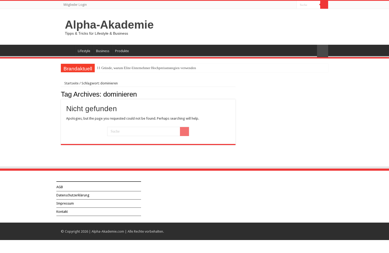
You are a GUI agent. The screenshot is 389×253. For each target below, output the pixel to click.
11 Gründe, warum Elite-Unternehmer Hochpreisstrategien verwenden (146, 68)
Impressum (65, 203)
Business (102, 51)
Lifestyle (84, 51)
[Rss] (293, 5)
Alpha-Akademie (109, 24)
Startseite (71, 83)
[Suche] (324, 5)
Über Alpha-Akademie (68, 50)
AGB (59, 187)
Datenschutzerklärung (72, 195)
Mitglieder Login (75, 5)
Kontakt (62, 212)
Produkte (122, 51)
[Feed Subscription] (234, 94)
